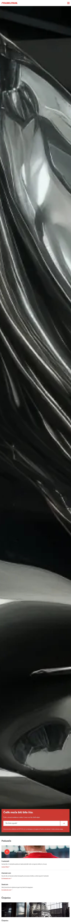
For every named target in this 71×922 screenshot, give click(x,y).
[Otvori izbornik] (68, 3)
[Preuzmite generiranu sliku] (67, 10)
